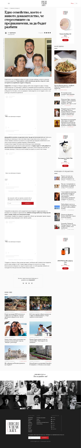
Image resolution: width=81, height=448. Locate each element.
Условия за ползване (41, 417)
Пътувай (30, 430)
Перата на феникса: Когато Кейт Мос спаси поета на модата (68, 216)
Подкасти (30, 419)
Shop (72, 3)
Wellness (63, 180)
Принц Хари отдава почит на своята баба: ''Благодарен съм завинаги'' (38, 341)
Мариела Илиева (71, 180)
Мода (29, 420)
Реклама (38, 420)
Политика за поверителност (43, 422)
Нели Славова (24, 337)
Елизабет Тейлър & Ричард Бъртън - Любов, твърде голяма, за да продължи (68, 226)
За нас (38, 419)
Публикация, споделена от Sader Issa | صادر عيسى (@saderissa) (20, 134)
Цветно (29, 427)
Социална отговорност (15, 8)
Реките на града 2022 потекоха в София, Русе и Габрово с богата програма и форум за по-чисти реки (15, 316)
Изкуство (63, 229)
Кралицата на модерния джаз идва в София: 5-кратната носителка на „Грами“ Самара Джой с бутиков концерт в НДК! (68, 122)
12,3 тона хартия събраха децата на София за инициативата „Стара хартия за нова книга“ (40, 315)
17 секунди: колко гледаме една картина (67, 93)
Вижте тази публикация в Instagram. (13, 116)
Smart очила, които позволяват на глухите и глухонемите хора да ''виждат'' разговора (15, 341)
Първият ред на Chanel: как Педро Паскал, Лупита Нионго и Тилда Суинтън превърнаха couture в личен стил (68, 111)
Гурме (29, 428)
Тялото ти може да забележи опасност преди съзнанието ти (67, 177)
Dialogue (30, 422)
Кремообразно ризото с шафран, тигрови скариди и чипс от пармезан (64, 87)
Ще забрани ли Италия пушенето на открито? (15, 364)
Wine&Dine (30, 417)
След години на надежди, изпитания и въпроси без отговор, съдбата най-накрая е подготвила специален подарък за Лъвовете (68, 195)
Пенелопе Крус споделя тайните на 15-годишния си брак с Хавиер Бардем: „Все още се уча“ (68, 102)
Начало (6, 8)
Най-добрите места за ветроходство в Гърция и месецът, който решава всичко (68, 206)
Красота (63, 116)
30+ (62, 105)
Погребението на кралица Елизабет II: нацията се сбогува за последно (40, 364)
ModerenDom (39, 424)
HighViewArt (13, 33)
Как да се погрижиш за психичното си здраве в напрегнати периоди (68, 185)
